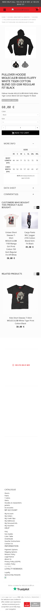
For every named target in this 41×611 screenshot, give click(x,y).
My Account (9, 513)
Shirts (7, 500)
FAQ (6, 531)
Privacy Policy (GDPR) (12, 561)
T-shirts (7, 498)
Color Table (9, 536)
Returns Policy (10, 554)
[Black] (16, 65)
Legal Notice (9, 557)
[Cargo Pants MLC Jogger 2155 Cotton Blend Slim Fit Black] (30, 220)
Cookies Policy (10, 564)
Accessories (9, 508)
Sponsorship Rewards (12, 575)
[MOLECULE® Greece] (20, 10)
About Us (8, 559)
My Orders (8, 516)
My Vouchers (9, 525)
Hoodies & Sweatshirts (13, 503)
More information (35, 604)
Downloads (9, 539)
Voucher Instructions (12, 541)
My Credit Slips (10, 518)
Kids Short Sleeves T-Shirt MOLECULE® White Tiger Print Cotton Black (20, 321)
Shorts (7, 493)
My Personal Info (11, 523)
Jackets (7, 505)
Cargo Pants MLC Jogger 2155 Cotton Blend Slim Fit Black (29, 238)
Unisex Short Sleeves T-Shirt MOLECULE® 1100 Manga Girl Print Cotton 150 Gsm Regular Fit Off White (11, 243)
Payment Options (11, 549)
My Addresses (10, 521)
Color (4, 111)
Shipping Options (11, 552)
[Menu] (4, 9)
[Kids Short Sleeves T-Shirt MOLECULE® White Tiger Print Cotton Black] (20, 296)
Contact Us (9, 543)
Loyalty (7, 572)
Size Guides (9, 534)
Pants (7, 496)
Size (3, 119)
